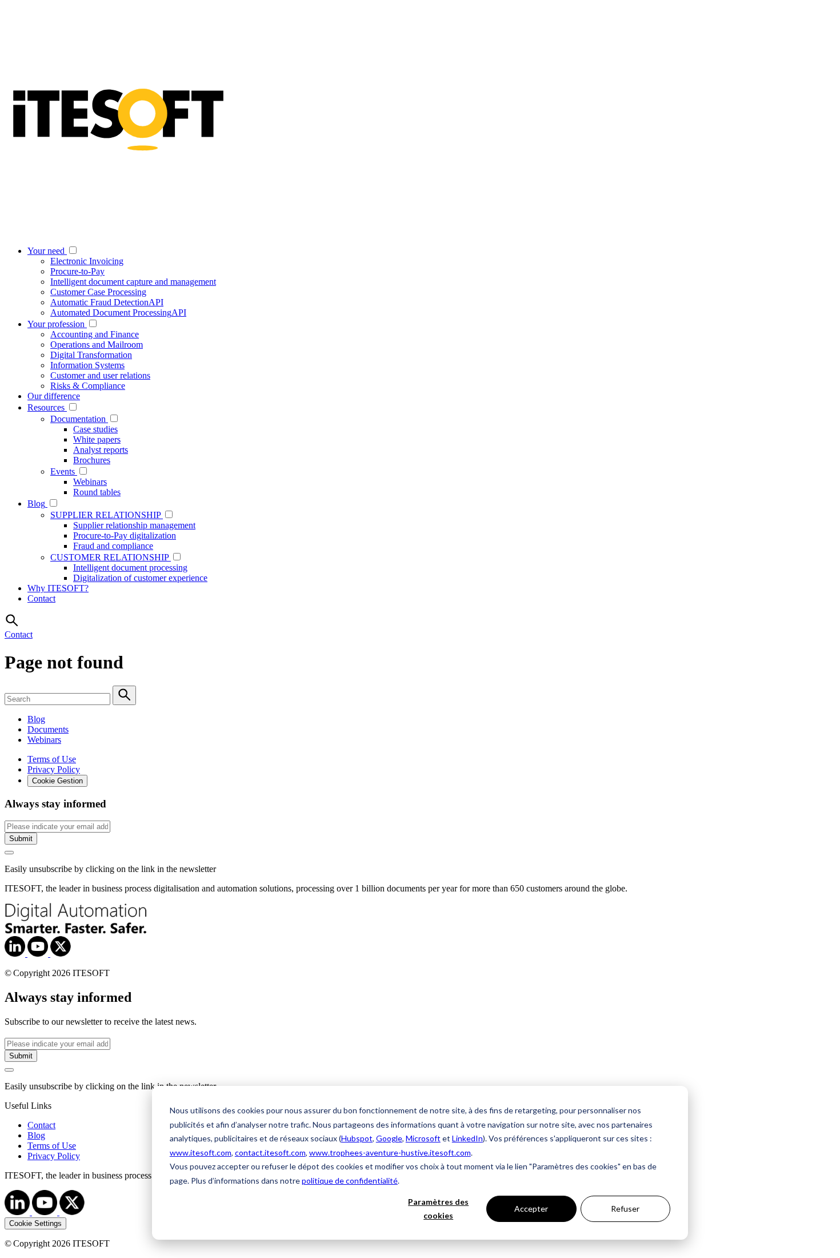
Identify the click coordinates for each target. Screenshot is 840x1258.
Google (389, 1138)
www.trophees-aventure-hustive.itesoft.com (390, 1152)
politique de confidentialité (350, 1180)
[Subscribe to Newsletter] (9, 852)
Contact (19, 634)
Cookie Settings (35, 1223)
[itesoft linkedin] (18, 1212)
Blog (36, 719)
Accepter (531, 1208)
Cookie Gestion (57, 781)
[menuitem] (431, 281)
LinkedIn (467, 1138)
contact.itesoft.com (270, 1152)
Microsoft (423, 1138)
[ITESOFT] (119, 230)
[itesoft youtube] (45, 1212)
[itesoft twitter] (72, 1212)
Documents (48, 729)
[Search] (124, 695)
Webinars (44, 740)
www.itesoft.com (200, 1152)
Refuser (625, 1208)
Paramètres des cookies (438, 1209)
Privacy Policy (53, 769)
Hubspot (357, 1138)
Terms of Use (51, 759)
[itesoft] (16, 953)
